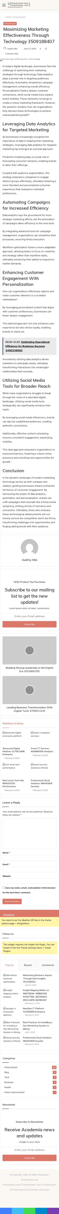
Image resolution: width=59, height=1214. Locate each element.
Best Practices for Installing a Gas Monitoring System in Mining (37, 1025)
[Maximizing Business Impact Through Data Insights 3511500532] (12, 979)
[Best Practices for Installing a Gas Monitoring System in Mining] (12, 1027)
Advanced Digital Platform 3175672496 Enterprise (14, 751)
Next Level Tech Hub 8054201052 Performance (13, 783)
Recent (28, 965)
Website (7, 876)
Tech (6, 1077)
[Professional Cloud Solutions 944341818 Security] (44, 770)
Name (6, 852)
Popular (9, 965)
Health (7, 1087)
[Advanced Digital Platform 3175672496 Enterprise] (15, 738)
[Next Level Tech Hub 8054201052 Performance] (15, 770)
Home (8, 17)
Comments (48, 965)
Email (6, 864)
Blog (6, 1072)
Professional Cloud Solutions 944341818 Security (41, 783)
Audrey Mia (12, 48)
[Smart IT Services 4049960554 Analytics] (44, 738)
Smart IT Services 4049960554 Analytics (42, 750)
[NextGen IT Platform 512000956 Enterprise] (12, 1013)
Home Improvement (14, 1092)
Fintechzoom (19, 17)
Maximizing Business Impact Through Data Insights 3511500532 (37, 978)
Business (8, 1082)
